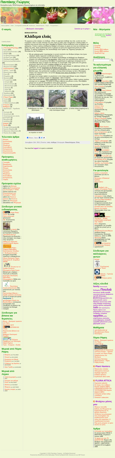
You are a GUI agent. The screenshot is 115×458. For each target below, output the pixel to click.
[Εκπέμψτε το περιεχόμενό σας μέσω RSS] (94, 366)
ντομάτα (104, 313)
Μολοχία (14, 186)
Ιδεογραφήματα (8, 279)
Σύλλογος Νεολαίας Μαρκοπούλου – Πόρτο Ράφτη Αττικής (102, 360)
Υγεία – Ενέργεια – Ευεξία (11, 345)
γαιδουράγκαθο (97, 300)
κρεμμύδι (107, 305)
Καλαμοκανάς (7, 149)
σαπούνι (106, 318)
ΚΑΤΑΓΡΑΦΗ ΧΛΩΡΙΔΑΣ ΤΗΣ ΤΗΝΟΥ (103, 221)
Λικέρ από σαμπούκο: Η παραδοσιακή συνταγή (102, 420)
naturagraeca (99, 196)
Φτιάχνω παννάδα (101, 407)
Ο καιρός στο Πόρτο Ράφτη (103, 353)
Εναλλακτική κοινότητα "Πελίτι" (102, 267)
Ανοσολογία (7, 114)
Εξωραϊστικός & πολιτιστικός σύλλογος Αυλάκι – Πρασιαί (104, 350)
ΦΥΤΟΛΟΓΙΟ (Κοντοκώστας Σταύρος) (102, 244)
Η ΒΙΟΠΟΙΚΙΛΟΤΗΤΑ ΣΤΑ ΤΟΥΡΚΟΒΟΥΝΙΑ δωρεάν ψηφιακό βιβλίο (103, 390)
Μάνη (96, 224)
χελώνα (103, 323)
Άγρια (5, 50)
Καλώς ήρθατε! (5, 25)
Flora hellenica (99, 102)
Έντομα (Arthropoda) (10, 127)
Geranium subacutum (101, 397)
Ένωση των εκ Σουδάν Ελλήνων (12, 267)
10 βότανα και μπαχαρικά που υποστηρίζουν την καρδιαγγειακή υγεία (103, 415)
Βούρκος (7, 355)
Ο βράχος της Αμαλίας (12, 363)
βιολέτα (96, 298)
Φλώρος (5, 139)
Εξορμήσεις (7, 76)
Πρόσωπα (8, 91)
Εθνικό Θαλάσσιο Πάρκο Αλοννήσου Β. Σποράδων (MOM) (11, 259)
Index (12, 25)
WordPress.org (99, 53)
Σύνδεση (97, 47)
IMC (4, 220)
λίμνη (95, 310)
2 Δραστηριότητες (8, 68)
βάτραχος (102, 296)
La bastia (13, 229)
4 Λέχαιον (6, 105)
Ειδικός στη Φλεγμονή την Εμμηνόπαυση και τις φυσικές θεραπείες (103, 410)
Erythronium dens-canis (102, 376)
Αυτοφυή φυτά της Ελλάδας (104, 206)
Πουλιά (106, 289)
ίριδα (103, 292)
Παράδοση (7, 93)
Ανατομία (7, 112)
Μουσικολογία (9, 86)
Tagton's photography (101, 141)
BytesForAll (64, 455)
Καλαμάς (96, 290)
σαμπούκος (97, 318)
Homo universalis (8, 216)
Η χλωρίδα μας (106, 156)
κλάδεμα (53, 142)
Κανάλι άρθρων (101, 49)
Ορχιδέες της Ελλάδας (102, 163)
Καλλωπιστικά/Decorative (12, 61)
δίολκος (96, 302)
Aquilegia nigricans (101, 373)
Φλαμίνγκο (6, 145)
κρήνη (95, 305)
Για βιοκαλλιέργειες (10, 55)
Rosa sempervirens (101, 132)
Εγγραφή (98, 45)
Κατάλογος (32, 25)
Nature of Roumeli (100, 118)
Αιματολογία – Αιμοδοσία (12, 108)
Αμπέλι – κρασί (9, 70)
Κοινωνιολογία (9, 84)
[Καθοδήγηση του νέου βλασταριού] (35, 107)
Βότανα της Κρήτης (101, 208)
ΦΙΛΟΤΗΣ (98, 238)
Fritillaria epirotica (100, 375)
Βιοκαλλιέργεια (40, 25)
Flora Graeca (99, 182)
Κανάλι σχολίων (102, 51)
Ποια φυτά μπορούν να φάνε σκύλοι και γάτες (104, 423)
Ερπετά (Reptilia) (9, 129)
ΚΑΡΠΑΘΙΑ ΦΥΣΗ (101, 159)
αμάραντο (109, 294)
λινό (104, 309)
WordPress (41, 455)
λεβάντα (100, 309)
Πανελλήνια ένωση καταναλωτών (10, 287)
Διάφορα (6, 123)
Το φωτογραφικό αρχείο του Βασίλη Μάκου (11, 300)
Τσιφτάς (5, 179)
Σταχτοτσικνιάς (8, 151)
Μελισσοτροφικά (9, 65)
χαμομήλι (96, 323)
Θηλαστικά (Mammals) (11, 131)
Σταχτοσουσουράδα (9, 153)
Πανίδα (5, 125)
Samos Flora (99, 135)
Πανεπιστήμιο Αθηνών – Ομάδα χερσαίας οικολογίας (12, 294)
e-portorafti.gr (99, 344)
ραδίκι (105, 316)
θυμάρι (100, 303)
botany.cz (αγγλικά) (101, 173)
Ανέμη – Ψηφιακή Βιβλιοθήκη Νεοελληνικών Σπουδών (11, 249)
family (96, 286)
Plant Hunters (104, 127)
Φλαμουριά (13, 201)
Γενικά (6, 99)
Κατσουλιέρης (7, 141)
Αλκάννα (13, 197)
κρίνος (101, 305)
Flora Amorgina (106, 74)
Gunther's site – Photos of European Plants (103, 188)
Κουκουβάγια (7, 147)
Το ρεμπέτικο (8, 80)
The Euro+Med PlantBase (103, 199)
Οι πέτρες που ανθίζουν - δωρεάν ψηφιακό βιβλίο (103, 385)
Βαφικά (6, 53)
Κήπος (6, 101)
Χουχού (7, 357)
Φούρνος (7, 387)
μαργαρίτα (97, 311)
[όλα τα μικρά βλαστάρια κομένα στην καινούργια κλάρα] (57, 107)
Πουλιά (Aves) (8, 133)
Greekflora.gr (99, 108)
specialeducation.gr (9, 235)
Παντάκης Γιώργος (15, 2)
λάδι (95, 307)
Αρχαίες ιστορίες (10, 389)
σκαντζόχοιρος (98, 320)
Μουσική (6, 78)
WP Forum (81, 455)
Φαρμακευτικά (8, 66)
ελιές (95, 303)
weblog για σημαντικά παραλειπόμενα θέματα (10, 242)
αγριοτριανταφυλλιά (99, 294)
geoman (5, 199)
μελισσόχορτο (106, 311)
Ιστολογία (7, 121)
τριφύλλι (96, 322)
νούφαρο (96, 313)
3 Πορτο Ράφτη (8, 97)
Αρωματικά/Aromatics (11, 51)
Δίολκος (7, 384)
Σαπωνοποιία (8, 95)
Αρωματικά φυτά (8, 325)
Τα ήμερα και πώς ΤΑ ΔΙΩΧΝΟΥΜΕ (101, 439)
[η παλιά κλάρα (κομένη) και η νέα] (79, 107)
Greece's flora (99, 106)
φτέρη (110, 321)
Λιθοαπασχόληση (10, 103)
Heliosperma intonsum (102, 371)
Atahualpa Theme (53, 455)
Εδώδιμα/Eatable (9, 59)
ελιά (48, 142)
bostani (97, 259)
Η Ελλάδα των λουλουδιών (103, 431)
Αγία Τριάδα (9, 367)
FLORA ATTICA (103, 380)
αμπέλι (95, 296)
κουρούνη (107, 303)
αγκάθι (107, 292)
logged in (36, 148)
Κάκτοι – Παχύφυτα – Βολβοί (103, 217)
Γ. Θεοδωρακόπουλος (10, 253)
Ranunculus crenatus (101, 369)
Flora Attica (105, 81)
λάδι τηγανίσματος (104, 307)
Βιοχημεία (7, 119)
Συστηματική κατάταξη (21, 25)
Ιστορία (7, 82)
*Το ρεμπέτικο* (54, 25)
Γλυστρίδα (6, 162)
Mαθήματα (6, 106)
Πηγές (47, 25)
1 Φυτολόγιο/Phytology (10, 48)
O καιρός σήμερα (6, 41)
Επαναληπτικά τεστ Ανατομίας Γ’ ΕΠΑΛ (11, 189)
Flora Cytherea (106, 90)
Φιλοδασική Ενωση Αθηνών (104, 231)
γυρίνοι (105, 300)
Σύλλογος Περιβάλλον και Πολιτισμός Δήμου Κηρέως (12, 341)
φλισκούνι (104, 322)
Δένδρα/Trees (8, 57)
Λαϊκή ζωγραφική (10, 377)
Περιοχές (7, 87)
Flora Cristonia (99, 86)
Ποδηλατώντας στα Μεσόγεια (101, 356)
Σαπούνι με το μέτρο (82, 29)
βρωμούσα (104, 298)
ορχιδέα (98, 315)
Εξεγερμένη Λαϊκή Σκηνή (11, 270)
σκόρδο (108, 320)
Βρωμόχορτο (7, 164)
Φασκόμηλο (96, 292)
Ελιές (5, 74)
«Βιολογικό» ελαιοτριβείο (35, 29)
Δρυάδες (108, 35)
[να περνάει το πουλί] (35, 131)
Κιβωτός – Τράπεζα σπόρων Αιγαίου (104, 274)
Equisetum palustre (101, 383)
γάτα (110, 298)
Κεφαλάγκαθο (7, 166)
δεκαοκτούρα (103, 301)
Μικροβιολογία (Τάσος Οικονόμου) (102, 332)
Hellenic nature (99, 113)
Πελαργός (6, 143)
